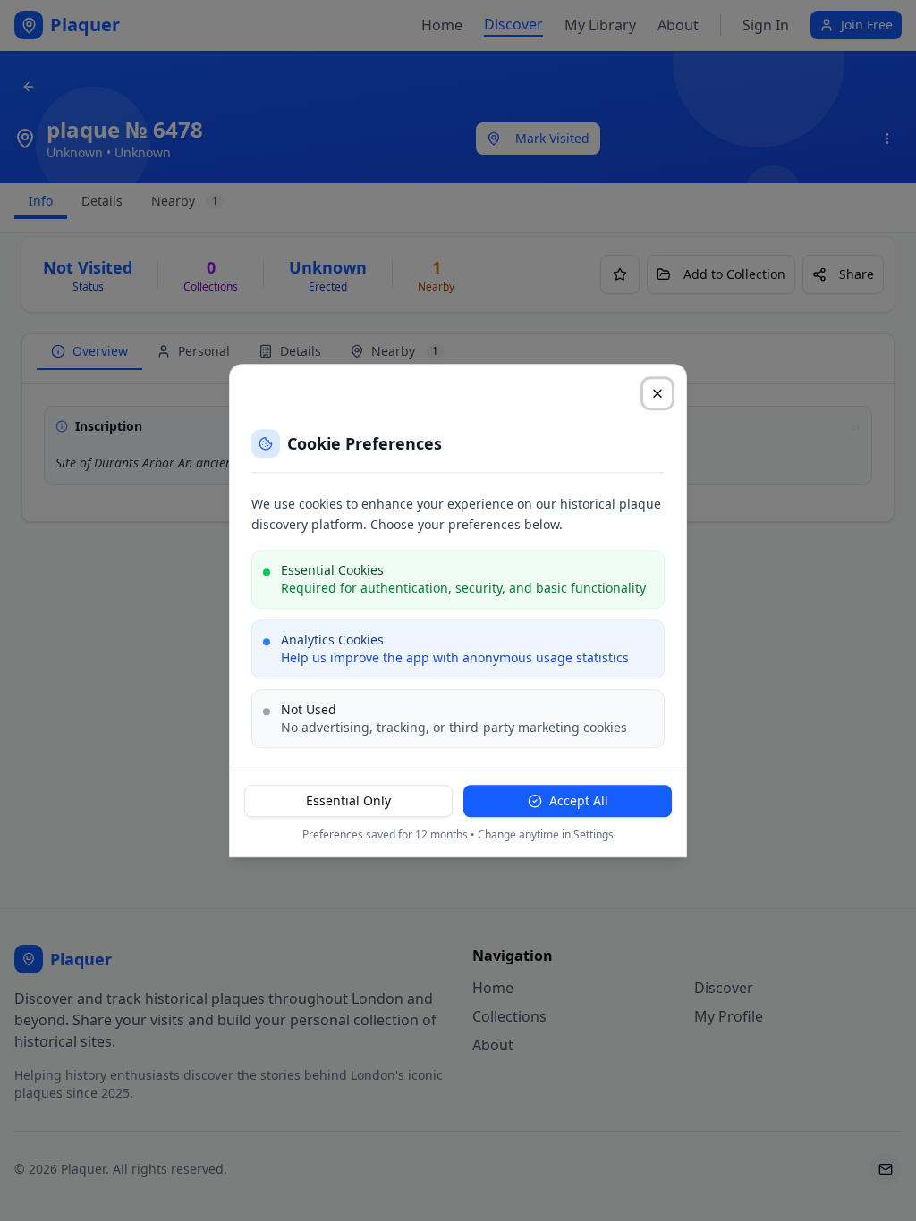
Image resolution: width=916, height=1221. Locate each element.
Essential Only (348, 800)
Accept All (578, 800)
